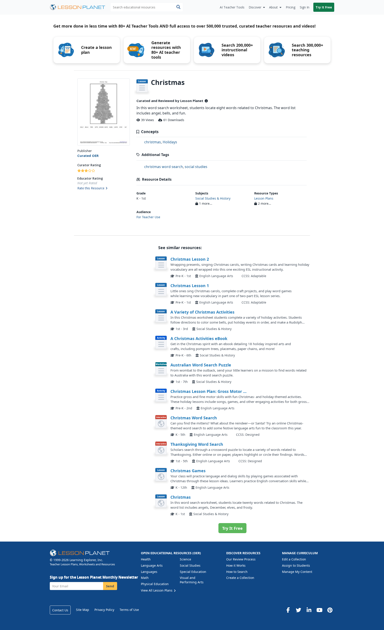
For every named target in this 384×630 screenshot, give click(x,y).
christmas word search (163, 166)
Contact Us (60, 610)
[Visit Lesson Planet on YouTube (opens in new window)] (319, 610)
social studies (196, 166)
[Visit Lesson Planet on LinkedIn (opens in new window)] (308, 610)
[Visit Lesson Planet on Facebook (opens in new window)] (288, 610)
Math (145, 578)
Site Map (82, 610)
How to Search (237, 572)
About (273, 7)
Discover (255, 7)
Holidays (170, 142)
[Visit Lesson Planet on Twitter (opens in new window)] (298, 610)
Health (146, 559)
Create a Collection (240, 578)
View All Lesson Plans (157, 590)
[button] (103, 188)
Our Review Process (241, 559)
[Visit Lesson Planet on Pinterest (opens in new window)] (329, 610)
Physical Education (155, 584)
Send (110, 586)
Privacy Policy (104, 610)
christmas (152, 142)
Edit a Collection (294, 559)
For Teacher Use (148, 217)
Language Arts (152, 565)
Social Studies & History (212, 198)
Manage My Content (297, 572)
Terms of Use (129, 610)
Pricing (290, 7)
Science (185, 559)
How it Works (236, 565)
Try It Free (324, 7)
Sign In (304, 7)
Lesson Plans (263, 198)
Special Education (193, 572)
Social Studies (190, 565)
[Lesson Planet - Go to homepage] (80, 7)
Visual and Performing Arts (192, 580)
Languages (149, 572)
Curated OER (88, 155)
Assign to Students (296, 565)
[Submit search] (178, 7)
